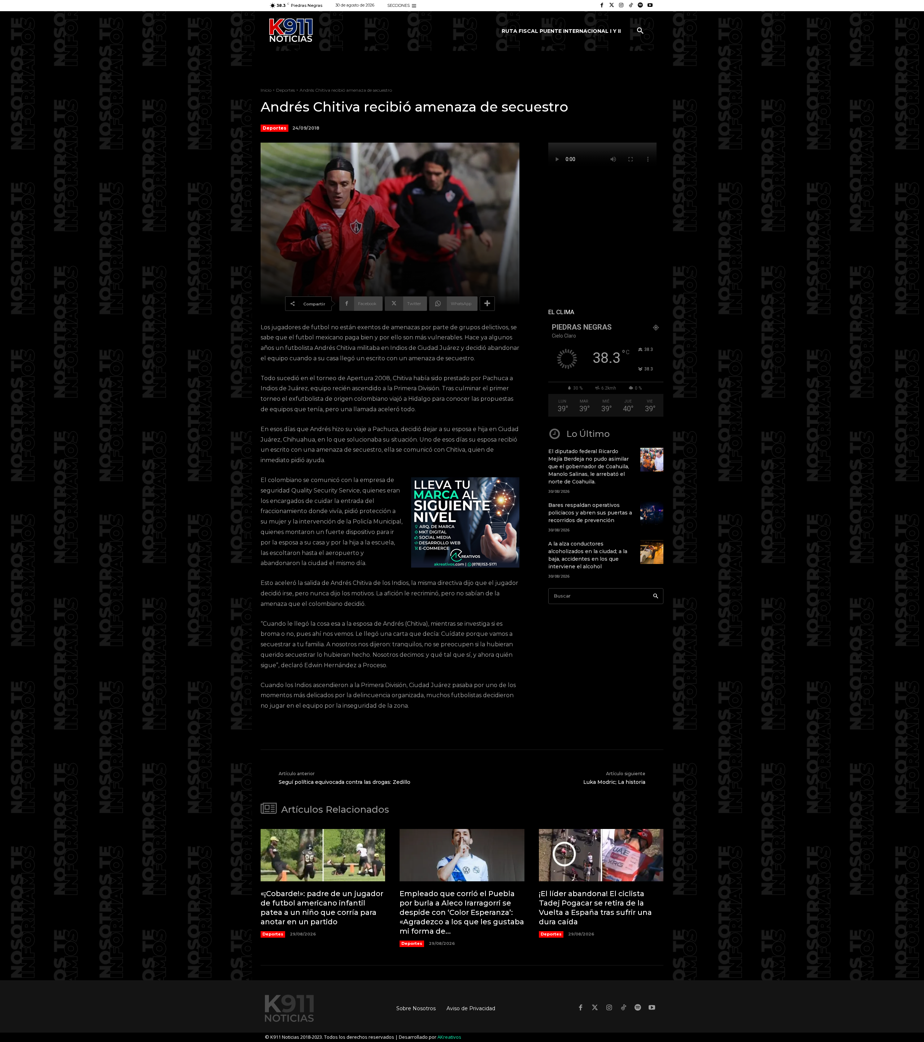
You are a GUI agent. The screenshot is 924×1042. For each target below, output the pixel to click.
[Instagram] (621, 5)
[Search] (655, 596)
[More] (487, 303)
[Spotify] (640, 5)
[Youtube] (650, 5)
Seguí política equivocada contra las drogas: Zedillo (344, 782)
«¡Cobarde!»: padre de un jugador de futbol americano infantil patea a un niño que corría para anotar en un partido (322, 907)
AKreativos (449, 1037)
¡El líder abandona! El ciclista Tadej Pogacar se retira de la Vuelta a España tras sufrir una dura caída (595, 907)
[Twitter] (611, 5)
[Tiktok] (631, 5)
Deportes (285, 90)
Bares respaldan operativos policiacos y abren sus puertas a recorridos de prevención (590, 513)
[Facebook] (602, 5)
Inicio (266, 90)
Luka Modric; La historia (614, 782)
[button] (640, 31)
